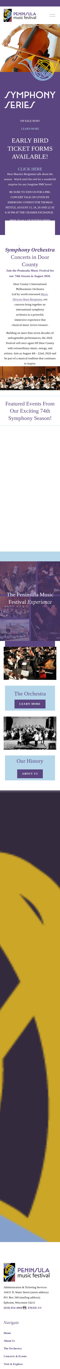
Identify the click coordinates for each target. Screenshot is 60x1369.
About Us (30, 773)
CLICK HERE (30, 169)
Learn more (30, 703)
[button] (26, 433)
